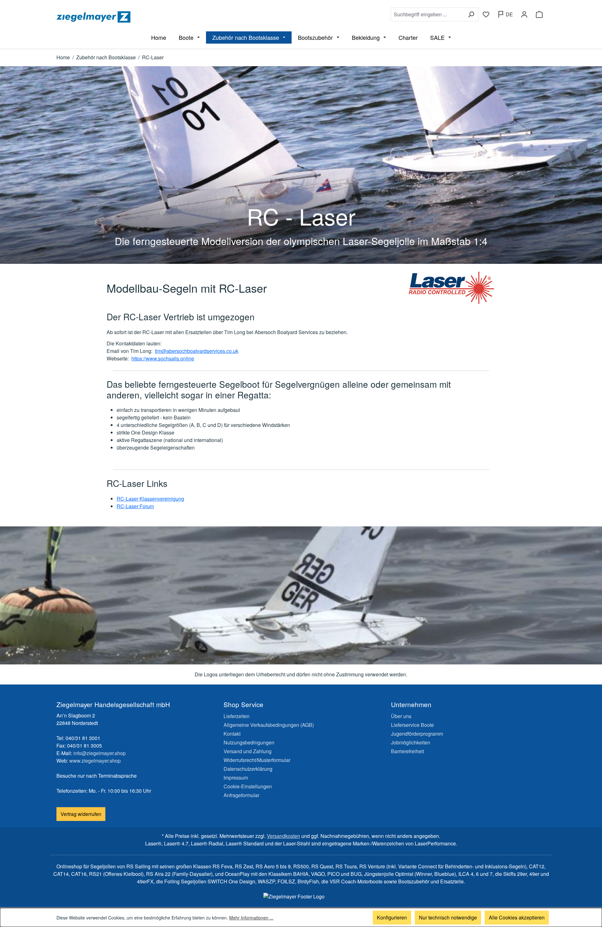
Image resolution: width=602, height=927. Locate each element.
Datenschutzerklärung (248, 768)
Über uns (401, 716)
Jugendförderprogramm (417, 733)
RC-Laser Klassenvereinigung (150, 498)
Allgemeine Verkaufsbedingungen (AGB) (269, 724)
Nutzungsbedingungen (249, 742)
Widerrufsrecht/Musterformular (257, 760)
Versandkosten (283, 835)
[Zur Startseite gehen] (177, 17)
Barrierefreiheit (407, 751)
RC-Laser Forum (135, 506)
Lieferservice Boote (412, 724)
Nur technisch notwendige (448, 917)
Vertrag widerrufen (81, 814)
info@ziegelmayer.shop (99, 753)
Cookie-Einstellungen (248, 786)
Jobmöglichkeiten (410, 742)
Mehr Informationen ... (251, 917)
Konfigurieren (392, 917)
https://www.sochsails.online (162, 358)
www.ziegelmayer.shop (95, 760)
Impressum (236, 777)
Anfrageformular (241, 795)
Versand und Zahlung (248, 751)
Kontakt (232, 733)
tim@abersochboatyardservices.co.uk (196, 350)
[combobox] (427, 14)
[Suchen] (471, 14)
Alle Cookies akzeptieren (517, 917)
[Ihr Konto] (524, 14)
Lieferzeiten (237, 716)
